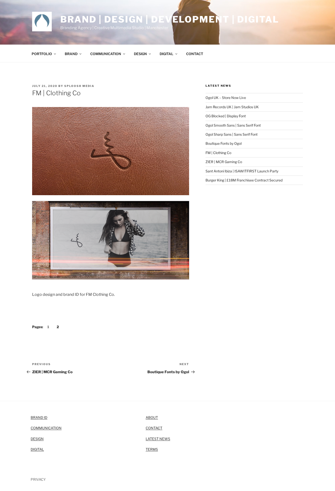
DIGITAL (166, 54)
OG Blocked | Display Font (226, 116)
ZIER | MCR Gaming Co (224, 162)
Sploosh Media (79, 86)
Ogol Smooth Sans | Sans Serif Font (233, 125)
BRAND (71, 54)
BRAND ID (39, 417)
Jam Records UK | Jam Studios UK (232, 107)
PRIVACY (38, 479)
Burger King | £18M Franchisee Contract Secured (244, 180)
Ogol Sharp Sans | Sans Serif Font (232, 134)
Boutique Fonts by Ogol (224, 143)
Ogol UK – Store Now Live (226, 98)
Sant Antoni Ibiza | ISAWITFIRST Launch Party (242, 171)
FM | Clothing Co (218, 153)
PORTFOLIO (42, 54)
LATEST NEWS (158, 439)
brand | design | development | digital (169, 19)
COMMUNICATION (105, 54)
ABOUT (152, 417)
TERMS (152, 449)
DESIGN (140, 54)
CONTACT (194, 54)
